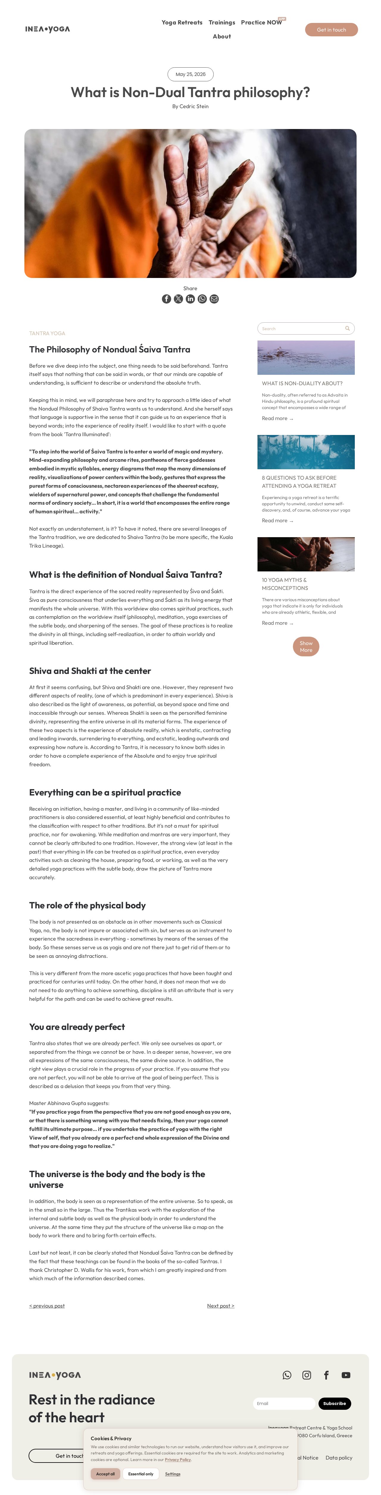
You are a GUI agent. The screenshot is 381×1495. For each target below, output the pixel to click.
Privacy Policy (178, 1459)
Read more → (278, 418)
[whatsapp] (287, 1376)
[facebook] (326, 1376)
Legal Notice (303, 1457)
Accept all (105, 1474)
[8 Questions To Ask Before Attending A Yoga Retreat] (306, 452)
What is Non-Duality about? (302, 383)
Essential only (140, 1474)
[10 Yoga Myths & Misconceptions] (306, 554)
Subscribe (334, 1404)
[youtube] (346, 1376)
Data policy (339, 1457)
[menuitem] (182, 22)
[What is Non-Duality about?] (306, 358)
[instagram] (306, 1376)
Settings (172, 1474)
